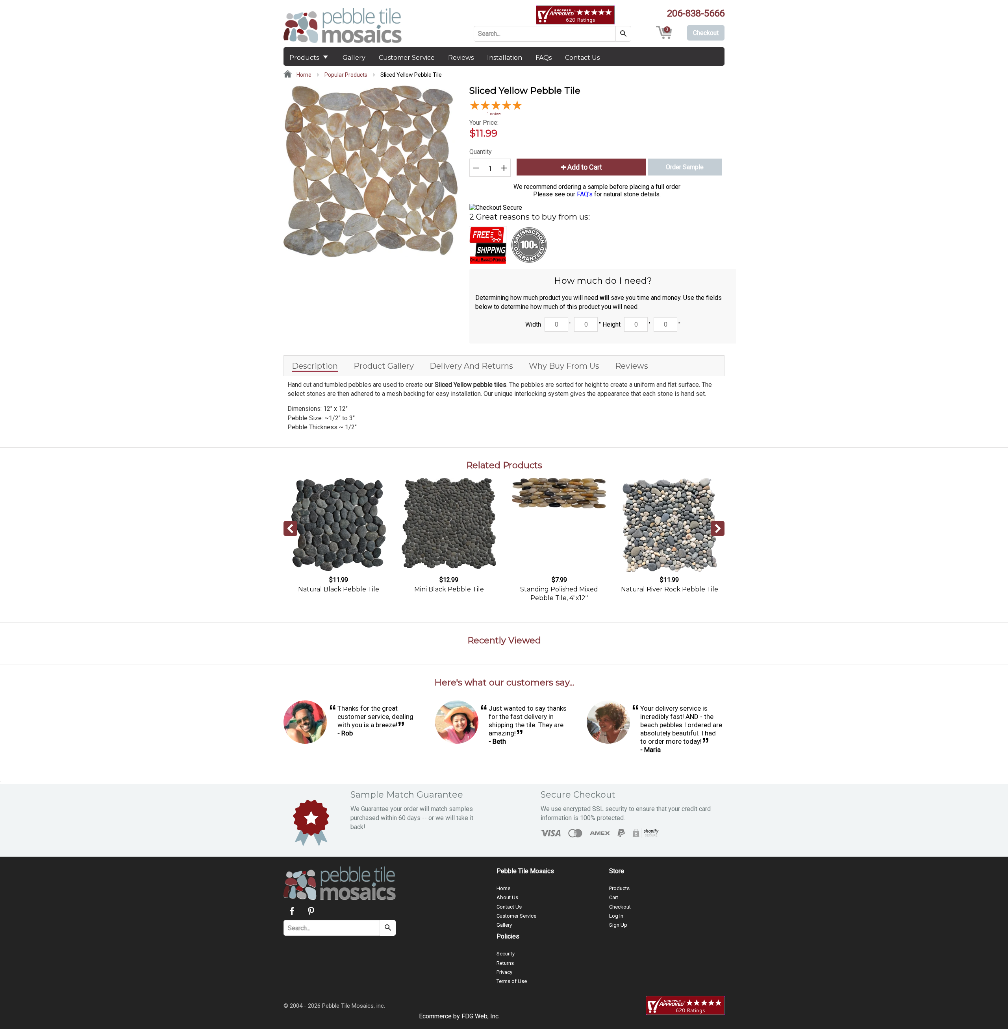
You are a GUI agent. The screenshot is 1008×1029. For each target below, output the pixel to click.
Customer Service (407, 57)
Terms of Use (512, 981)
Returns (505, 963)
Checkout (620, 907)
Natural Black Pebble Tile (338, 589)
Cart (613, 897)
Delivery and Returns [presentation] (471, 366)
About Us (507, 897)
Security (506, 954)
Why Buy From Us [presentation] (564, 366)
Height (611, 324)
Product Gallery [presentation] (384, 366)
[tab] (315, 366)
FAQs (544, 57)
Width (533, 324)
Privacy (504, 972)
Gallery (354, 57)
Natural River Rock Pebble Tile (669, 589)
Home (303, 75)
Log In (616, 916)
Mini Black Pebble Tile (449, 589)
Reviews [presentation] (631, 366)
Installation (504, 57)
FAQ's (585, 194)
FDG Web (474, 1016)
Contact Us (582, 57)
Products (305, 57)
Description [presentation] (315, 366)
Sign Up (618, 925)
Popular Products (345, 75)
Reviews (461, 57)
